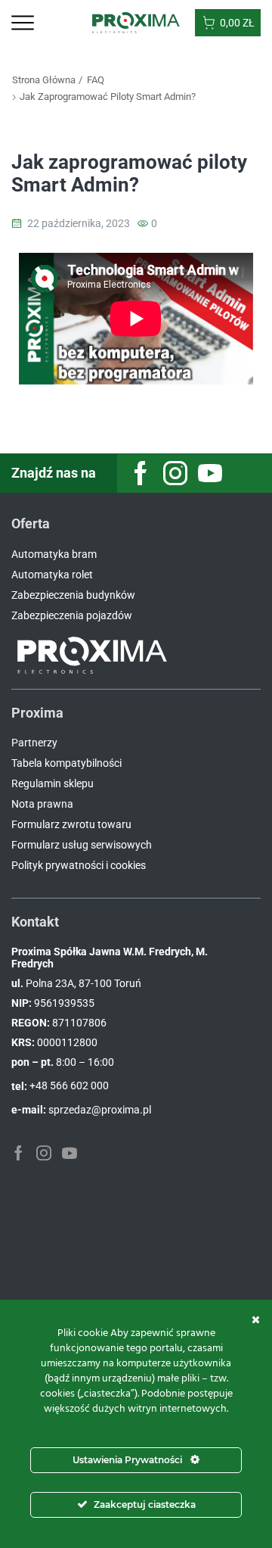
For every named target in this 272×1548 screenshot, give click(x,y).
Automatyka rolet (52, 574)
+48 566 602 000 (69, 1085)
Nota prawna (42, 804)
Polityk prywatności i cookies (78, 865)
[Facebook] (140, 473)
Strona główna (44, 80)
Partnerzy (34, 743)
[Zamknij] (256, 1319)
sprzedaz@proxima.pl (99, 1110)
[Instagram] (175, 473)
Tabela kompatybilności (66, 763)
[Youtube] (210, 473)
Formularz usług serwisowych (81, 845)
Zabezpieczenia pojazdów (71, 615)
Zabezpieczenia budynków (73, 595)
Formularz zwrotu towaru (71, 824)
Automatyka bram (54, 554)
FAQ (95, 80)
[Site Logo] (136, 22)
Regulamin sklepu (52, 783)
